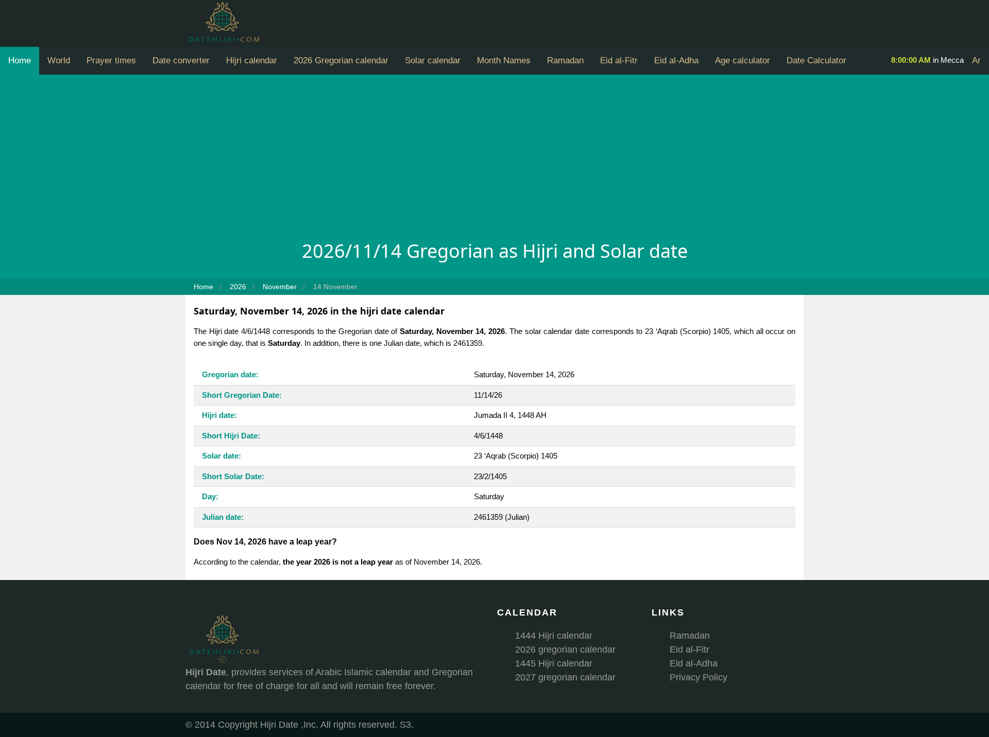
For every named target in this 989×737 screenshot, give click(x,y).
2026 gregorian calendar (565, 649)
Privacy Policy (698, 677)
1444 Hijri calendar (553, 635)
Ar (976, 60)
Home (19, 60)
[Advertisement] (494, 160)
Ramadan (565, 60)
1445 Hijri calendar (553, 663)
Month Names (504, 60)
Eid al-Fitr (619, 60)
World (58, 60)
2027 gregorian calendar (565, 677)
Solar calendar (433, 60)
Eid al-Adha (676, 60)
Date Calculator (816, 60)
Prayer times (111, 60)
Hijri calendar (251, 60)
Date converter (181, 60)
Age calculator (742, 60)
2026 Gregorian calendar (341, 60)
